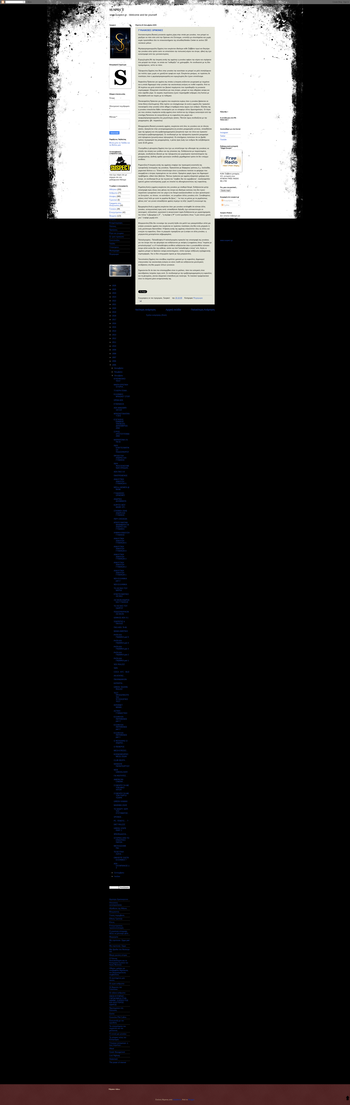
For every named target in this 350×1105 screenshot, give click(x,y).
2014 (114, 331)
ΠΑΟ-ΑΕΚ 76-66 (120, 627)
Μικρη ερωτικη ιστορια (118, 955)
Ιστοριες (112, 219)
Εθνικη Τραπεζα (115, 919)
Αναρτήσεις (228, 201)
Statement (113, 1059)
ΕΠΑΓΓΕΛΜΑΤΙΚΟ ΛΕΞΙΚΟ (121, 595)
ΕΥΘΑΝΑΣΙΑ (119, 404)
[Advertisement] (231, 65)
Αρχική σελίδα (173, 309)
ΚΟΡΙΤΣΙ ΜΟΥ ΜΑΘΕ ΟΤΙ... (120, 506)
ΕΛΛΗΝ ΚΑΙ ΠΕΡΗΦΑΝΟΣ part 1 (120, 735)
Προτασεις (113, 230)
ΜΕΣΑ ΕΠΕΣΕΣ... (121, 751)
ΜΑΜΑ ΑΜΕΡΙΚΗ (121, 631)
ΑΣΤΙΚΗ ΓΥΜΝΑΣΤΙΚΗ (120, 712)
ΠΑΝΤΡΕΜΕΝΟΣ (120, 476)
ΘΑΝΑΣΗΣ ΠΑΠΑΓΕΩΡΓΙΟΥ (122, 765)
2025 (114, 289)
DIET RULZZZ (119, 824)
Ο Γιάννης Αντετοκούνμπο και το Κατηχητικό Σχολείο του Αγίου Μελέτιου (118, 961)
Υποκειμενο (114, 247)
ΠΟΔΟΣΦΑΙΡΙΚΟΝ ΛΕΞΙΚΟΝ (121, 613)
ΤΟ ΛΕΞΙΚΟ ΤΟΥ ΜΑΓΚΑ (121, 589)
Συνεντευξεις (114, 240)
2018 (114, 316)
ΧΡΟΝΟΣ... (118, 817)
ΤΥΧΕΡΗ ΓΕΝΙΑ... (121, 391)
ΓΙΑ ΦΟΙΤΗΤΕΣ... (121, 776)
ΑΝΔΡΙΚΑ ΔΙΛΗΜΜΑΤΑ (120, 500)
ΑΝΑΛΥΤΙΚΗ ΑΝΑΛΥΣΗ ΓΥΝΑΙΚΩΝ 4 (120, 549)
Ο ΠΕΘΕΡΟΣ (119, 747)
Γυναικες (112, 209)
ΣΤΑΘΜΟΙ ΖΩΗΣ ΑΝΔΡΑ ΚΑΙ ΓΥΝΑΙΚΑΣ (120, 513)
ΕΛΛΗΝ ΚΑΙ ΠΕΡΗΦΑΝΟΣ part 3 (120, 719)
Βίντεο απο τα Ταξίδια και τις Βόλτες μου (119, 144)
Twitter (222, 136)
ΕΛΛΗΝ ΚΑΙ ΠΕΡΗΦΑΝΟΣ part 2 (120, 727)
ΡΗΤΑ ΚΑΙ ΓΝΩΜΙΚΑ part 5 (121, 636)
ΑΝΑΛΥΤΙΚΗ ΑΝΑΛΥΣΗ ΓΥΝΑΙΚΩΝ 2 (120, 565)
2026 (114, 286)
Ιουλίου (117, 876)
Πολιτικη (112, 226)
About (111, 1048)
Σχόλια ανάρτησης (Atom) (156, 315)
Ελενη (111, 922)
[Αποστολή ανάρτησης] (140, 301)
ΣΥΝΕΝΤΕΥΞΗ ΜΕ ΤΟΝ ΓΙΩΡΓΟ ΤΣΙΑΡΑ (121, 795)
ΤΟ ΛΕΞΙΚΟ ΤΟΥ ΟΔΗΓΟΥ (121, 607)
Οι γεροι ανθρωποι (116, 984)
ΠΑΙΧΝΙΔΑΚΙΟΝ (120, 679)
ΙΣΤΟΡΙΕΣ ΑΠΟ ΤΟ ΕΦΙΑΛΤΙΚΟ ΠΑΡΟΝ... (121, 840)
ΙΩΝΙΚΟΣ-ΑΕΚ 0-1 (121, 618)
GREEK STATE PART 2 (120, 829)
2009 (114, 350)
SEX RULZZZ (119, 664)
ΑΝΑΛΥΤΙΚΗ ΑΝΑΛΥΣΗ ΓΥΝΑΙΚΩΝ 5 (120, 541)
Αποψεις (112, 196)
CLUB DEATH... (120, 760)
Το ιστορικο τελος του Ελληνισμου (117, 1038)
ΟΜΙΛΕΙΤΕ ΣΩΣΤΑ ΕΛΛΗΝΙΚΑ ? (121, 859)
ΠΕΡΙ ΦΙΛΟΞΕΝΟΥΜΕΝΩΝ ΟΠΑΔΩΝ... (121, 466)
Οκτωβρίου (118, 376)
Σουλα (111, 1014)
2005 (114, 365)
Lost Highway (114, 1055)
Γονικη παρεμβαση (116, 915)
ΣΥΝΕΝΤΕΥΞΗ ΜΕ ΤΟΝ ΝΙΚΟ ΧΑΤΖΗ (121, 787)
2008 (114, 354)
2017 (114, 320)
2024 (114, 293)
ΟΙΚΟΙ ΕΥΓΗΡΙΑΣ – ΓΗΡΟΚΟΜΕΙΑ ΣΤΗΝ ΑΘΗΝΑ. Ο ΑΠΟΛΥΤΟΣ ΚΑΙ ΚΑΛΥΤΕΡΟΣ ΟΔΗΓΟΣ (118, 1000)
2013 (114, 335)
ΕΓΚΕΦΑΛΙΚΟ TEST (119, 380)
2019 (114, 312)
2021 (114, 304)
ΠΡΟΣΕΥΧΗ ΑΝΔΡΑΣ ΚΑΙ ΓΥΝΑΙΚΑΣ (120, 458)
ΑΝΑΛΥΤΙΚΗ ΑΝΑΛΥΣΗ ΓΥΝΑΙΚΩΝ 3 (120, 557)
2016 (114, 323)
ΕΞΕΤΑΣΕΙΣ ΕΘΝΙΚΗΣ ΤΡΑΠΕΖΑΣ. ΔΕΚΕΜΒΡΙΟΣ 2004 (121, 424)
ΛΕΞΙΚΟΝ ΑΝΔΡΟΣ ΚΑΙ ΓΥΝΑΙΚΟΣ (121, 601)
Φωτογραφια (114, 251)
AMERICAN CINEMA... (119, 781)
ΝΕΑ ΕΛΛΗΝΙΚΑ (120, 584)
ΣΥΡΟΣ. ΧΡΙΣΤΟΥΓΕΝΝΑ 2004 (121, 434)
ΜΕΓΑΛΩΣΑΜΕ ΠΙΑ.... (120, 847)
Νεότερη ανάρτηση (145, 309)
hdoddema (177, 1100)
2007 (114, 357)
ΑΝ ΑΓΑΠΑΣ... (119, 676)
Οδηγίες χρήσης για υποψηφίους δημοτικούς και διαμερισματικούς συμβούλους (118, 971)
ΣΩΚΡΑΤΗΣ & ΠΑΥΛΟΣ (119, 622)
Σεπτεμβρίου (119, 873)
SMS (116, 668)
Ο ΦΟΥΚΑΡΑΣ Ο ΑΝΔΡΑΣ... (120, 742)
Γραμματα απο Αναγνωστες (115, 204)
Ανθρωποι (113, 193)
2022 (114, 301)
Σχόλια (226, 205)
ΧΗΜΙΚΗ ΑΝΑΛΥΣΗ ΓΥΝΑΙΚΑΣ (121, 534)
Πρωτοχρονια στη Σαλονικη (116, 1009)
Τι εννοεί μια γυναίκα (117, 1034)
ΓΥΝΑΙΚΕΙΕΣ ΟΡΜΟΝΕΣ (150, 30)
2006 (114, 361)
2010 (114, 346)
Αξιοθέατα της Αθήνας (118, 908)
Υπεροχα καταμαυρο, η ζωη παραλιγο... (118, 1044)
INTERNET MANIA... (118, 706)
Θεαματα (112, 216)
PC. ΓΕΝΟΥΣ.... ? (121, 821)
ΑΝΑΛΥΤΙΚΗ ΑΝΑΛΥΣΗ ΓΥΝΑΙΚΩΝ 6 (120, 481)
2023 (114, 297)
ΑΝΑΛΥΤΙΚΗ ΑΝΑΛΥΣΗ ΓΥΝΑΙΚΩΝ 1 (120, 573)
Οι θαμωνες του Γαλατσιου (115, 988)
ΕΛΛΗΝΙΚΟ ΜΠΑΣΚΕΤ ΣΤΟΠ (122, 395)
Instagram (224, 133)
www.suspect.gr (226, 240)
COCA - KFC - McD (121, 672)
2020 (114, 308)
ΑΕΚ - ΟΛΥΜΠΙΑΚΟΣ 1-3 (122, 866)
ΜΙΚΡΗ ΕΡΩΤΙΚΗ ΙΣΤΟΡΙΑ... (121, 386)
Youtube (223, 140)
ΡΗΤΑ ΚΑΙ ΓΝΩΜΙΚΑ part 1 (121, 659)
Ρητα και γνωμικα (116, 233)
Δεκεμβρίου (119, 368)
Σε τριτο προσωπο (116, 237)
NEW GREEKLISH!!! (121, 771)
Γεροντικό (113, 200)
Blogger (191, 1100)
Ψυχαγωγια (198, 298)
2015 (114, 327)
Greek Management (117, 1052)
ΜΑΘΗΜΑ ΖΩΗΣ (120, 805)
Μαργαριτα (113, 937)
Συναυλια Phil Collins (117, 1017)
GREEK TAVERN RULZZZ (121, 688)
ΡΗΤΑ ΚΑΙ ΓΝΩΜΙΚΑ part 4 (121, 642)
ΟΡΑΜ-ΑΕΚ (118, 400)
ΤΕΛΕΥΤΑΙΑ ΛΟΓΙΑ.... (119, 853)
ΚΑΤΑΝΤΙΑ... (119, 683)
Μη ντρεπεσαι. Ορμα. (117, 946)
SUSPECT (116, 9)
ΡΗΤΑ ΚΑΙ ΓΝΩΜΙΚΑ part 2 (121, 654)
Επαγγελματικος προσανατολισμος (116, 927)
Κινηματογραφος (115, 223)
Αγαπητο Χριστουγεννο (118, 899)
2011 (114, 342)
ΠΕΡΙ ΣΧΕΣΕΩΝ (120, 519)
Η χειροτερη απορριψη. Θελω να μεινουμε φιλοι (118, 932)
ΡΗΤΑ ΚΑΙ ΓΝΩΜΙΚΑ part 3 (121, 648)
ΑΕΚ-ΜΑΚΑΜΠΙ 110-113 (120, 409)
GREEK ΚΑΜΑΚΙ (121, 801)
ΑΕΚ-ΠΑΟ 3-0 (119, 472)
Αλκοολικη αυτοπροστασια (115, 904)
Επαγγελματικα (115, 212)
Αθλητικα (113, 189)
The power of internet (117, 1062)
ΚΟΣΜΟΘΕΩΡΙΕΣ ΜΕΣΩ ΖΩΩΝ (121, 755)
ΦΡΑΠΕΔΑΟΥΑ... (121, 834)
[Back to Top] (347, 1098)
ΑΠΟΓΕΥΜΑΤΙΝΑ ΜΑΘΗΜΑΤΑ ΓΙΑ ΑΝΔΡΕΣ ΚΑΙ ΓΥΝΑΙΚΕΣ (121, 526)
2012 (114, 338)
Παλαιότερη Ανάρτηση (203, 309)
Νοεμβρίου (118, 372)
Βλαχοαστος (114, 912)
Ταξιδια (112, 244)
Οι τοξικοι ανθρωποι (117, 993)
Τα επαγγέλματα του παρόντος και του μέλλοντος (117, 1028)
